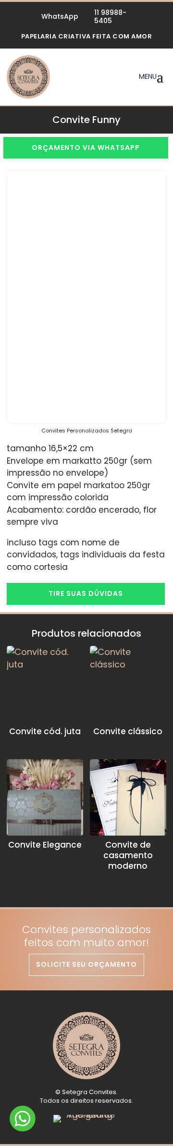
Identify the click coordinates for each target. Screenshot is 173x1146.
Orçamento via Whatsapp (86, 147)
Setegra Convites (89, 1092)
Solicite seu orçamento (86, 964)
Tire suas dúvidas (86, 593)
